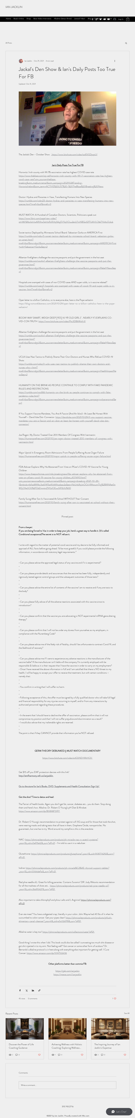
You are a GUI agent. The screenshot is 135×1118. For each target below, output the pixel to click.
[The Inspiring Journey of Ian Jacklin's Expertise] (110, 1029)
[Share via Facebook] (20, 990)
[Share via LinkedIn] (33, 990)
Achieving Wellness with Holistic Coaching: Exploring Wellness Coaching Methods (67, 1046)
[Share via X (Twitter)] (26, 990)
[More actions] (114, 61)
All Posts (9, 43)
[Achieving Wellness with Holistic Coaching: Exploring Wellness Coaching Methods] (68, 1029)
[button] (127, 19)
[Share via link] (39, 990)
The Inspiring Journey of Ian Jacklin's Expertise (107, 1046)
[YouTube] (104, 19)
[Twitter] (100, 19)
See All (126, 1013)
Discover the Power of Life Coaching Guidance (21, 1046)
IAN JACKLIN (14, 7)
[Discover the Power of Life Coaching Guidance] (25, 1029)
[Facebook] (92, 19)
